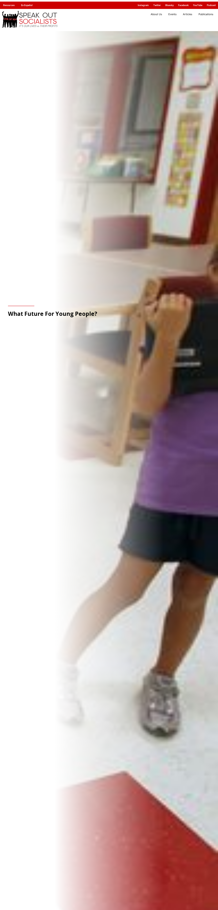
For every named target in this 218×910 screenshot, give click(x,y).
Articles (187, 14)
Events (172, 14)
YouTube (197, 5)
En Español (27, 5)
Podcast (211, 5)
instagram (143, 5)
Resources (9, 5)
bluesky (169, 5)
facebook (183, 5)
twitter (157, 5)
